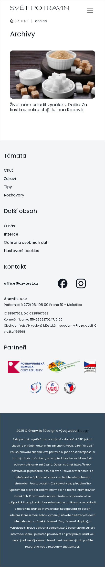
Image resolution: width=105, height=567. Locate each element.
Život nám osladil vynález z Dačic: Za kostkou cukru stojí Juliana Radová (48, 107)
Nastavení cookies (21, 251)
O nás (9, 226)
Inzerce (11, 234)
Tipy (8, 187)
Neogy (83, 431)
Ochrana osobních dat (26, 242)
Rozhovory (14, 195)
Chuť (8, 170)
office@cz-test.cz (21, 283)
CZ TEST (21, 20)
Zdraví (10, 178)
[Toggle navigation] (90, 10)
